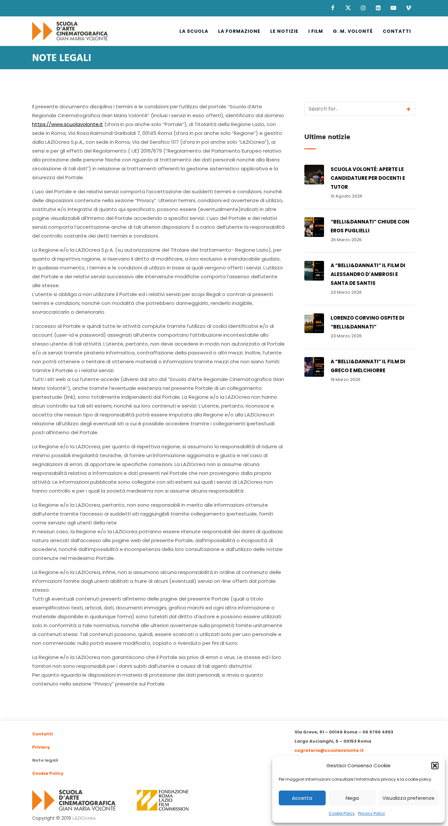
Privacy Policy (371, 813)
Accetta (302, 797)
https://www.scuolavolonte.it (67, 124)
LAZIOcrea (83, 818)
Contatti (397, 31)
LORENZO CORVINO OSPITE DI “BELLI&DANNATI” (367, 322)
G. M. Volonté (353, 31)
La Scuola (193, 31)
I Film (315, 31)
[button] (435, 765)
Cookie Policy (342, 813)
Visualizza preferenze (408, 797)
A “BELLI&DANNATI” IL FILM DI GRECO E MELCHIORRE (368, 366)
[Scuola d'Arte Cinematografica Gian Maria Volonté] (70, 31)
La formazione (239, 31)
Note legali (45, 760)
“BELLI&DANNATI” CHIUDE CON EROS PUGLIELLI (370, 226)
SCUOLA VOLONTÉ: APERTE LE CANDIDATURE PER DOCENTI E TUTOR (368, 178)
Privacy (41, 747)
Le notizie (284, 31)
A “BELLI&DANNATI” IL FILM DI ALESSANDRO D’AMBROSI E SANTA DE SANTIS (368, 274)
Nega (352, 797)
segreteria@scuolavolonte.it (329, 750)
